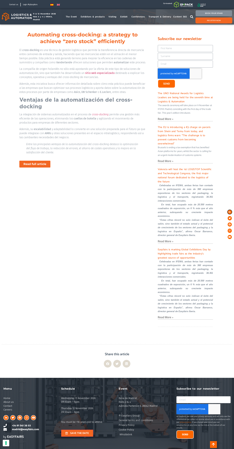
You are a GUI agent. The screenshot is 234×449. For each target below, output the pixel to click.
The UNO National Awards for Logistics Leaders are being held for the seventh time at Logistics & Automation (185, 97)
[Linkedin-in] (6, 417)
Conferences (138, 16)
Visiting (112, 16)
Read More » (165, 119)
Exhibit (124, 16)
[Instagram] (26, 417)
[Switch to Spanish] (52, 4)
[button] (192, 17)
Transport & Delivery (160, 16)
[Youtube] (33, 417)
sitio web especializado (100, 73)
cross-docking (100, 114)
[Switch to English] (58, 4)
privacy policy (185, 422)
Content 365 (180, 16)
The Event (71, 16)
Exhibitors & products (93, 16)
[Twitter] (12, 417)
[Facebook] (19, 417)
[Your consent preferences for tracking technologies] (6, 443)
